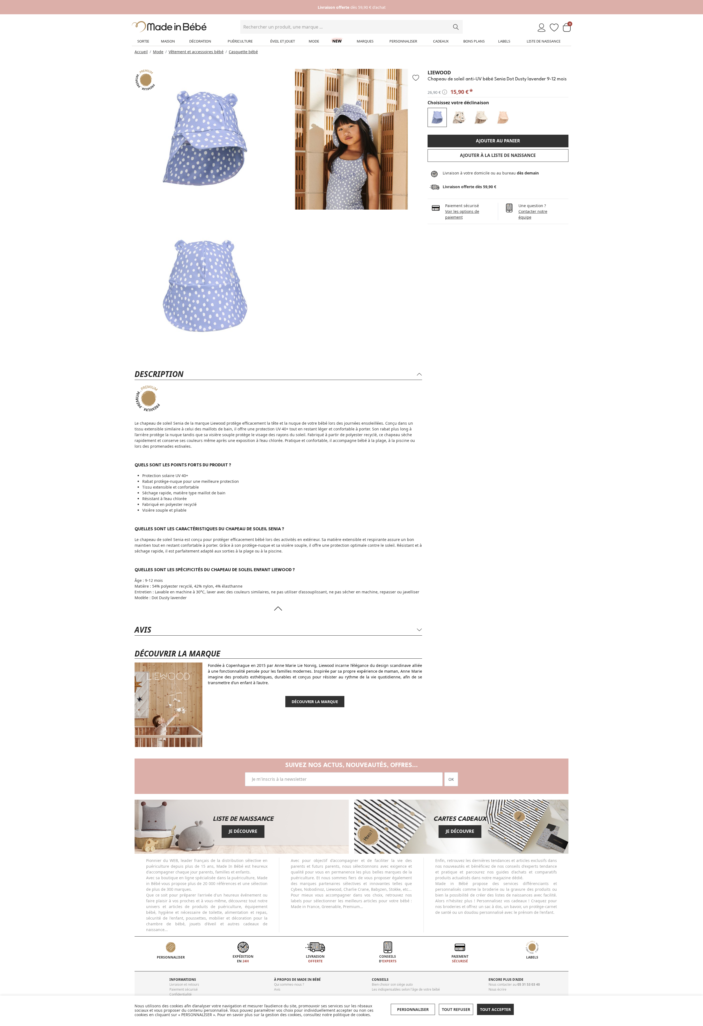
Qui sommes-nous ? (289, 984)
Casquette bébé (243, 51)
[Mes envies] (554, 28)
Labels (504, 41)
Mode (314, 41)
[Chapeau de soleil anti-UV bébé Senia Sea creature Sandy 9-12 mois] (459, 117)
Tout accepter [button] (495, 1009)
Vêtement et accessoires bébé (196, 51)
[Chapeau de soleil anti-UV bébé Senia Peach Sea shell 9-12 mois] (481, 117)
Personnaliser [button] (413, 1009)
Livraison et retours (184, 984)
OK (451, 779)
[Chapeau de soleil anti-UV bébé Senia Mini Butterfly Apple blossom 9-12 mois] (503, 117)
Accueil (141, 51)
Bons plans (474, 41)
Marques (365, 41)
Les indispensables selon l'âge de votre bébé (406, 989)
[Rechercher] (456, 27)
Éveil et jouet (282, 41)
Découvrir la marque (315, 701)
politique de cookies (351, 1014)
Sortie (143, 41)
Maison (168, 41)
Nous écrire (497, 989)
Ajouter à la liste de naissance (498, 155)
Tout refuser (456, 1009)
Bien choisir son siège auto (392, 984)
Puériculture (240, 41)
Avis (277, 989)
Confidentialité (180, 994)
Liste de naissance (543, 41)
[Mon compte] (541, 28)
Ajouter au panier (498, 141)
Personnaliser (403, 41)
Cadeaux (441, 41)
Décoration (200, 41)
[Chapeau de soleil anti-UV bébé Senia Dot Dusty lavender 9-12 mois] (437, 117)
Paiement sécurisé (183, 989)
